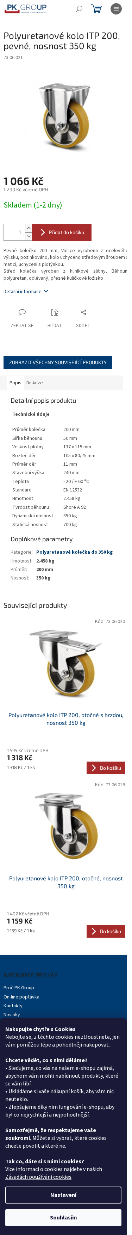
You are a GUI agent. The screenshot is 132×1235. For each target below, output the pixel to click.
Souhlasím (63, 1218)
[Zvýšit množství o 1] (28, 228)
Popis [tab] (15, 382)
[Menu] (116, 9)
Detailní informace (23, 291)
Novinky (12, 1014)
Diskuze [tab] (34, 382)
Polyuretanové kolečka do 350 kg (74, 552)
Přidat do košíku (66, 232)
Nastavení (63, 1195)
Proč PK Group (19, 987)
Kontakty (13, 1005)
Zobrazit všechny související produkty (58, 362)
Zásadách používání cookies (38, 1177)
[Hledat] (79, 9)
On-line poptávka (21, 997)
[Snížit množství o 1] (28, 236)
